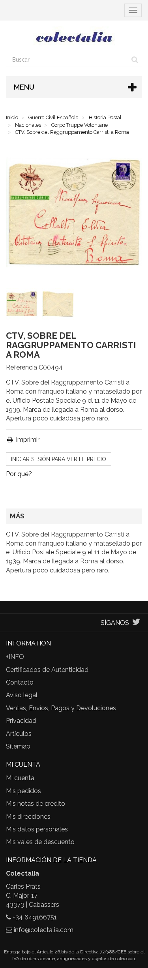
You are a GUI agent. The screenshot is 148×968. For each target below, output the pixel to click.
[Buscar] (134, 59)
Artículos (19, 733)
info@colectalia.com (43, 930)
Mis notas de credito (35, 803)
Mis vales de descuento (40, 842)
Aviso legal (21, 695)
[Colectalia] (74, 36)
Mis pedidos (23, 791)
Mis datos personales (37, 829)
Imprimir (26, 439)
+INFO (15, 656)
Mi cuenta (20, 778)
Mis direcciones (28, 816)
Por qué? (19, 474)
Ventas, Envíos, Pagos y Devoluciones (61, 708)
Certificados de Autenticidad (47, 669)
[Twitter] (136, 623)
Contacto (20, 682)
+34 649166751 (35, 917)
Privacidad (21, 720)
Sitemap (18, 746)
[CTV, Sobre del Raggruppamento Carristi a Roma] (23, 305)
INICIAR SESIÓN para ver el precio (58, 459)
